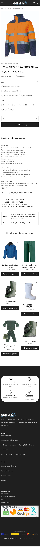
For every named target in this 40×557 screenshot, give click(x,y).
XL (17, 223)
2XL (20, 223)
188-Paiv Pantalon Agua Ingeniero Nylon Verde (29, 266)
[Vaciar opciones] (38, 82)
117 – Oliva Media (30, 341)
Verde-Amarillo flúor (17, 219)
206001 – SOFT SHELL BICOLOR (14, 200)
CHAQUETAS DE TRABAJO (10, 63)
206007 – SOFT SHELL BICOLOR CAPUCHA (18, 206)
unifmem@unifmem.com (10, 440)
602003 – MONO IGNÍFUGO (13, 202)
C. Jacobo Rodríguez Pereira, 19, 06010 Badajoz (18, 445)
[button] (11, 86)
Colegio (3, 480)
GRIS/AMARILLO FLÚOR (27, 216)
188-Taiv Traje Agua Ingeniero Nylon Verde (10, 346)
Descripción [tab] (5, 138)
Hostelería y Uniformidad (9, 466)
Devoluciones (5, 502)
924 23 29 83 (7, 435)
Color (3, 82)
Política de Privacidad (8, 496)
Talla (2, 101)
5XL (29, 223)
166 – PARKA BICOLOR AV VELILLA (15, 204)
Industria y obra (6, 476)
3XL (23, 223)
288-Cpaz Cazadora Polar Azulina (10, 266)
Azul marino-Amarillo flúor (19, 214)
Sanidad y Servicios (7, 471)
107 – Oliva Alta (10, 301)
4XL (26, 223)
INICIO (3, 8)
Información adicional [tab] (18, 138)
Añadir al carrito (18, 125)
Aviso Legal (5, 493)
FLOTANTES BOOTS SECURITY (29, 306)
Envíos (3, 499)
